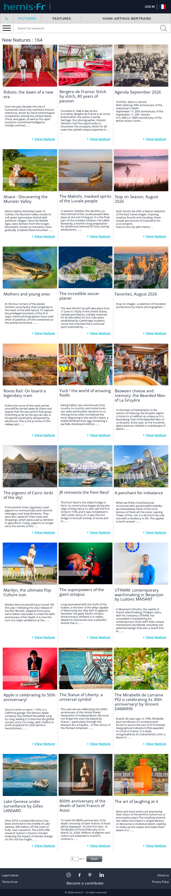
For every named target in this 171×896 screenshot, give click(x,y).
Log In (150, 6)
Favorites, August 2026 (136, 294)
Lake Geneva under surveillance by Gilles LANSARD (23, 806)
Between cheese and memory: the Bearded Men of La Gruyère (140, 395)
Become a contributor (85, 883)
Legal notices (10, 875)
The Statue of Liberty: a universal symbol (81, 697)
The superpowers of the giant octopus (81, 592)
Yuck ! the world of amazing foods (85, 393)
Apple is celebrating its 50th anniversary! (29, 697)
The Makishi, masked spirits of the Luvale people (85, 199)
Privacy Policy (160, 881)
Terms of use (10, 881)
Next (94, 859)
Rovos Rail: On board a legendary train (25, 393)
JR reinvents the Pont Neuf (84, 492)
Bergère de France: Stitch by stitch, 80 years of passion (82, 96)
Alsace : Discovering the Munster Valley (26, 199)
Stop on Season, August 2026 (136, 199)
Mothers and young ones (27, 294)
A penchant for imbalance (139, 492)
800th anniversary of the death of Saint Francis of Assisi (82, 805)
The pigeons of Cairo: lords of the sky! (28, 495)
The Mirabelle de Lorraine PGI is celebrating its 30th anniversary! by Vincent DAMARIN (139, 701)
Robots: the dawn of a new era (28, 94)
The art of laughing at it (136, 801)
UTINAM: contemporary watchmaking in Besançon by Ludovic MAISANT (139, 594)
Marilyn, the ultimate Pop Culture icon (27, 592)
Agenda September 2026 (138, 92)
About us (163, 875)
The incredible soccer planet (79, 296)
